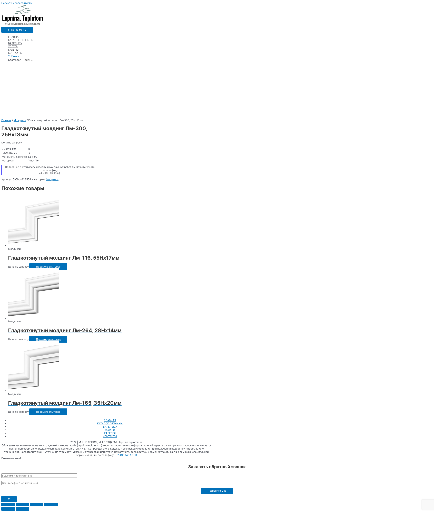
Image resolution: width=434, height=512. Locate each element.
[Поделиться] (22, 504)
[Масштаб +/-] (51, 504)
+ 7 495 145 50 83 (126, 455)
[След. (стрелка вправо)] (22, 509)
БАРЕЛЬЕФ (15, 43)
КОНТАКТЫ (15, 52)
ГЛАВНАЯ (14, 36)
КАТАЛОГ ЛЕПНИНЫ (21, 40)
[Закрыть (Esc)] (8, 504)
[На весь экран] (36, 504)
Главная (6, 120)
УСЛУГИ (13, 46)
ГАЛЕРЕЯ (13, 49)
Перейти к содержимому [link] (16, 3)
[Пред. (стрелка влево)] (8, 509)
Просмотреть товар (48, 266)
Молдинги (20, 120)
